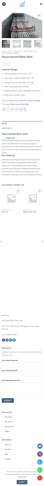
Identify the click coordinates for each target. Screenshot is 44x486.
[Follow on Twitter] (10, 340)
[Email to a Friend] (17, 109)
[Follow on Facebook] (3, 340)
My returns (9, 422)
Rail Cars (5, 212)
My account (9, 426)
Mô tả (4, 123)
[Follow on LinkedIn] (14, 340)
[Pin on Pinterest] (21, 109)
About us (8, 445)
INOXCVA (17, 51)
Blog (6, 454)
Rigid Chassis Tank (29, 212)
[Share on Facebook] (8, 109)
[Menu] (4, 4)
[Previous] (5, 25)
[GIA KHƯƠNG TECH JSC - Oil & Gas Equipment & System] (22, 4)
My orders (8, 417)
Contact (8, 459)
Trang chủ (6, 51)
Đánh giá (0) (7, 128)
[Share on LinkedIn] (25, 109)
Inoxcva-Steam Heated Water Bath (17, 104)
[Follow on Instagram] (7, 340)
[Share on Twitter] (12, 109)
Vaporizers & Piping (10, 53)
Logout (7, 431)
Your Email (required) (9, 370)
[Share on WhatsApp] (4, 109)
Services (8, 449)
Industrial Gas (29, 51)
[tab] (22, 123)
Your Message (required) (10, 380)
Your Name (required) (10, 360)
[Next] (38, 25)
